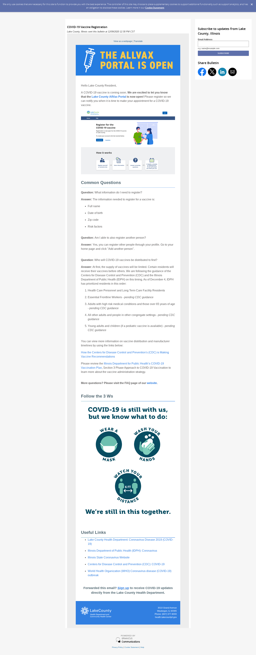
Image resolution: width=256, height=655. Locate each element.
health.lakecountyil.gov (166, 617)
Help (142, 647)
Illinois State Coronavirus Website (109, 557)
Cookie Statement (154, 7)
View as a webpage (123, 41)
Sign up (123, 588)
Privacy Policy (117, 647)
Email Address (205, 39)
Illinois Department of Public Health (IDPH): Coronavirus (122, 550)
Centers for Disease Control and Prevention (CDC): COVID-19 (126, 564)
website (152, 383)
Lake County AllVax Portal (109, 96)
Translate (138, 41)
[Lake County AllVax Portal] (128, 74)
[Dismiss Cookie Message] (251, 3)
